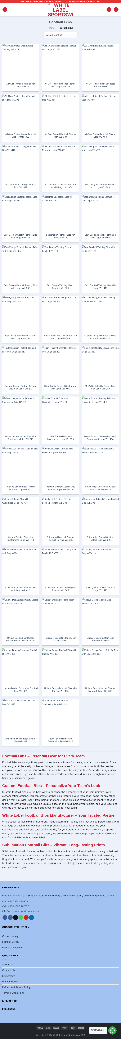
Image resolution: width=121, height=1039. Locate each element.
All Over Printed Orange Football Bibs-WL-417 (20, 185)
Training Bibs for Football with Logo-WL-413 (100, 588)
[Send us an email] (15, 917)
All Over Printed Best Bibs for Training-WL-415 (20, 85)
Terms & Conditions (13, 992)
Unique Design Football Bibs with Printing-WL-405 (60, 689)
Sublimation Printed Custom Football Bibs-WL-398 (100, 538)
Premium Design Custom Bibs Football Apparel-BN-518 (60, 488)
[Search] (109, 9)
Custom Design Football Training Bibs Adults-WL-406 (100, 337)
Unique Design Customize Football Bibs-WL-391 (21, 689)
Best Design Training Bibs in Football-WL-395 (60, 286)
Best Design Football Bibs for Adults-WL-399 (60, 236)
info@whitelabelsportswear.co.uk (20, 911)
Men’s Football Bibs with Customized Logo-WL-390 (60, 437)
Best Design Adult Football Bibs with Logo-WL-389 (100, 185)
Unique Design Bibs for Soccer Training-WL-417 (60, 639)
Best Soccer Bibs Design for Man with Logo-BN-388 (60, 337)
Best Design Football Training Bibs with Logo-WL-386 (20, 286)
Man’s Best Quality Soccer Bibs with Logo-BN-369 (100, 387)
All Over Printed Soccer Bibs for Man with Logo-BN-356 (60, 185)
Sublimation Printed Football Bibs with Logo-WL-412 (20, 588)
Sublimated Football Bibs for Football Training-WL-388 (60, 538)
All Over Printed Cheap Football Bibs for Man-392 (20, 135)
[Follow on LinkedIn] (31, 917)
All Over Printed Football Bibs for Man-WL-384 (60, 135)
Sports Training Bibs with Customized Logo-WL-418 (20, 538)
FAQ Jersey (8, 975)
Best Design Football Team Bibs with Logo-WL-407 (100, 236)
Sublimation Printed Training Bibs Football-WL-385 (60, 588)
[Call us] (20, 917)
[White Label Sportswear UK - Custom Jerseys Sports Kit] (60, 9)
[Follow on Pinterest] (26, 917)
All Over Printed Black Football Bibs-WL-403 (100, 85)
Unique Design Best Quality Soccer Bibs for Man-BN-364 (20, 639)
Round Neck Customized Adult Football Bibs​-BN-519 (100, 488)
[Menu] (5, 9)
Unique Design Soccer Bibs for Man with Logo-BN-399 (100, 689)
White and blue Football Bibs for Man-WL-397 (20, 740)
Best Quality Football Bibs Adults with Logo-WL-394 (21, 337)
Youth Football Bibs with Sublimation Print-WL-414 (60, 740)
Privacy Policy (10, 981)
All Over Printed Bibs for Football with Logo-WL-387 (60, 85)
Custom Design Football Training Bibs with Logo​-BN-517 (21, 387)
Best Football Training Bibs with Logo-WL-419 (100, 286)
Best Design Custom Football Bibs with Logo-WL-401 (20, 236)
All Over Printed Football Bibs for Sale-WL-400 (100, 135)
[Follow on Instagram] (10, 917)
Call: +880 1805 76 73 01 (16, 906)
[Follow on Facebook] (5, 917)
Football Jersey (10, 941)
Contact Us (8, 970)
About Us (7, 964)
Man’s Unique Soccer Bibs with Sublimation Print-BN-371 (20, 437)
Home (51, 27)
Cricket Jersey (10, 936)
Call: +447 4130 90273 (15, 901)
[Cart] (116, 9)
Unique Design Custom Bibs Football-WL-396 (100, 639)
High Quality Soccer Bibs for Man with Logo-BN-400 (60, 387)
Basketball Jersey (12, 947)
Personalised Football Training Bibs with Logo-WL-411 (20, 488)
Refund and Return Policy (16, 987)
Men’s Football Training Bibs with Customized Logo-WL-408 (100, 437)
